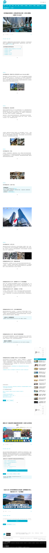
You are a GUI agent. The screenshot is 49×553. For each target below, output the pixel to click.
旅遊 (7, 448)
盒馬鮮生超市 (26, 369)
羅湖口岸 (21, 391)
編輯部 (6, 511)
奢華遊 (34, 5)
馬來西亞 (22, 5)
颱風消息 (38, 5)
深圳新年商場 (15, 386)
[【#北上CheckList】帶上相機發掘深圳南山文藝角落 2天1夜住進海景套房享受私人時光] (36, 383)
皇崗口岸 (14, 391)
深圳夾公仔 (9, 369)
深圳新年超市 (19, 386)
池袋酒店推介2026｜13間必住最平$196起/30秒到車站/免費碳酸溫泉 (42, 362)
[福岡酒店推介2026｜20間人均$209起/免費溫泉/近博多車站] (36, 372)
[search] (45, 2)
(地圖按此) (15, 188)
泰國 (12, 5)
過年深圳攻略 (10, 386)
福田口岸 (4, 391)
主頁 (4, 5)
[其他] (31, 511)
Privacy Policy (44, 539)
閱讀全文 (17, 470)
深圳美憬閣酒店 (9, 524)
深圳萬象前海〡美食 (7, 51)
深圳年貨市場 (10, 387)
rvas (14, 524)
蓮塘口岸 (11, 391)
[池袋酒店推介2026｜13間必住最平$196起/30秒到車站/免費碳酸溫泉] (36, 361)
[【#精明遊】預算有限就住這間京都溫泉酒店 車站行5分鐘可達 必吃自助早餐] (36, 387)
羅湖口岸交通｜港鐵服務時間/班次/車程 (10, 466)
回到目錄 (4, 72)
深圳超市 (22, 369)
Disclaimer (39, 539)
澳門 (10, 5)
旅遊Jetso (30, 5)
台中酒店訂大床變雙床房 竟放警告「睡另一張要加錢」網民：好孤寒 (42, 395)
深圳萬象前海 (5, 369)
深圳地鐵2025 (13, 369)
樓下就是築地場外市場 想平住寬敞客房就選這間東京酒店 (42, 369)
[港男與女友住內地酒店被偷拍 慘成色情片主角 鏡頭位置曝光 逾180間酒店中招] (36, 398)
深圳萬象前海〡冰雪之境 (8, 54)
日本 (7, 5)
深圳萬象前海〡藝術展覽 (8, 50)
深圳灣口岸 (7, 391)
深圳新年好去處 (5, 386)
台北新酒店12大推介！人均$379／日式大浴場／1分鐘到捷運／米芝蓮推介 (42, 391)
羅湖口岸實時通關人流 (7, 463)
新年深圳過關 (5, 387)
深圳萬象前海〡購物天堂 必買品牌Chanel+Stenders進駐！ (13, 48)
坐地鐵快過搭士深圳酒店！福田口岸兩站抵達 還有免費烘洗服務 (42, 376)
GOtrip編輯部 (7, 34)
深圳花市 (30, 386)
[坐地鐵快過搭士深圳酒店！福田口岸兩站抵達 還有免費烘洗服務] (36, 376)
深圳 (8, 400)
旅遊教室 (42, 5)
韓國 (18, 5)
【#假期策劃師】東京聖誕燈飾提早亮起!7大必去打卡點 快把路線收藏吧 (42, 402)
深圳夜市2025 (18, 369)
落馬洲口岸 (18, 391)
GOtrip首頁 (4, 448)
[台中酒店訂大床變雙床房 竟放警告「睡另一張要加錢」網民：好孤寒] (36, 395)
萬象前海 (11, 400)
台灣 (15, 5)
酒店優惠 (26, 5)
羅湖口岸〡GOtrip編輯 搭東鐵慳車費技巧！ (10, 462)
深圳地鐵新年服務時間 (25, 386)
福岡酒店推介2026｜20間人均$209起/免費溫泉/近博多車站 (42, 373)
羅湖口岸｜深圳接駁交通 (8, 469)
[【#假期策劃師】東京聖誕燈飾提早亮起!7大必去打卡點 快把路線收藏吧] (36, 402)
